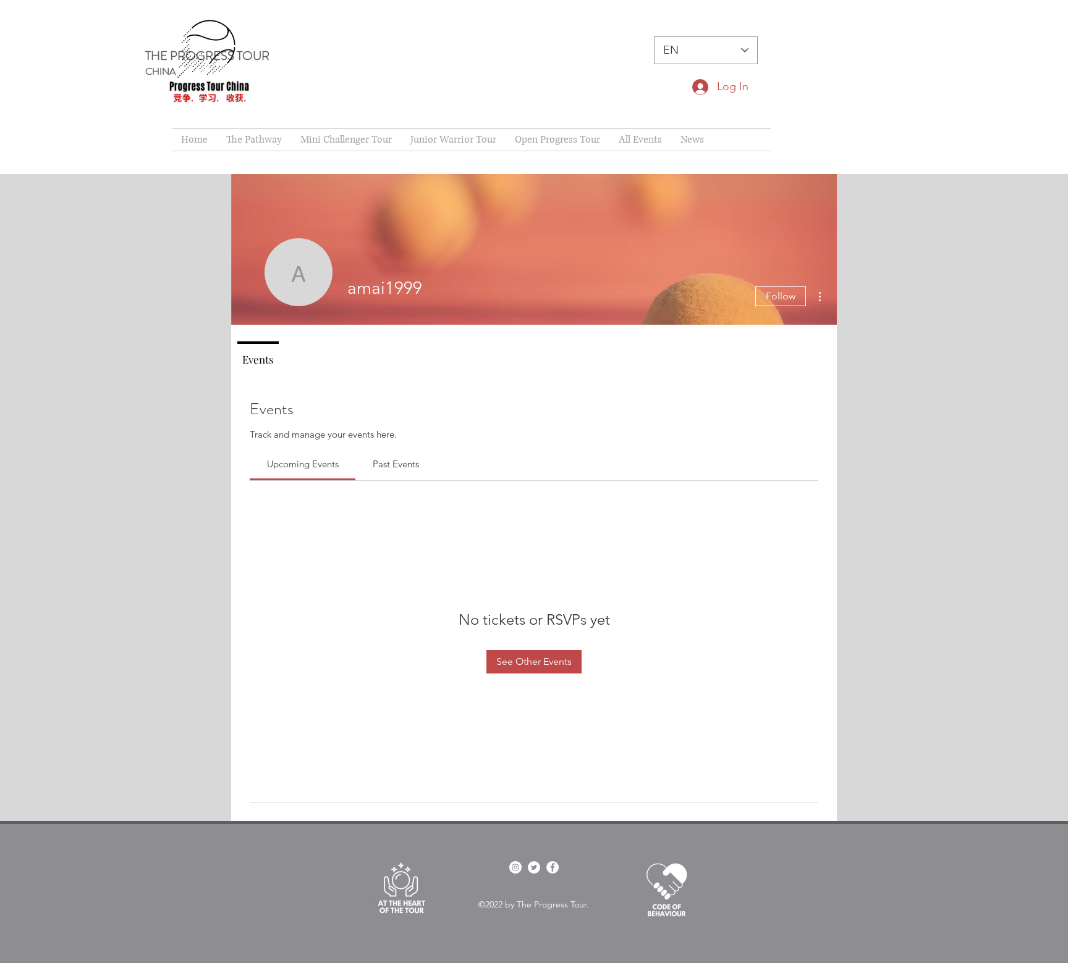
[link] (303, 464)
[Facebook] (552, 867)
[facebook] (515, 867)
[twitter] (534, 867)
